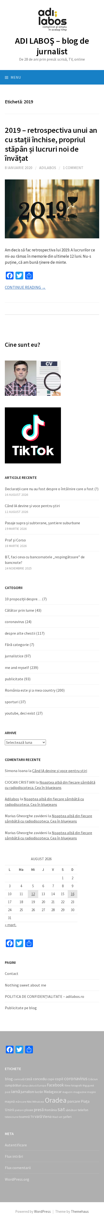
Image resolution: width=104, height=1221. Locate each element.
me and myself (17, 667)
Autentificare (16, 1145)
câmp (25, 1085)
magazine (79, 1092)
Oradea (56, 1100)
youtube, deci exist (20, 713)
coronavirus (14, 621)
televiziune (11, 1117)
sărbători (71, 1110)
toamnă (24, 1117)
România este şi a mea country (30, 690)
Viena (47, 1116)
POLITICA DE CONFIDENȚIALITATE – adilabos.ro (44, 996)
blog (9, 1078)
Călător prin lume (19, 610)
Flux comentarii (18, 1167)
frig (85, 1085)
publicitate (14, 678)
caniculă (19, 1079)
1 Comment (73, 167)
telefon (83, 1110)
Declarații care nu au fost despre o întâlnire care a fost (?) (51, 488)
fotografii (76, 1085)
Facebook (55, 1085)
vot (60, 1117)
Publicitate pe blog (21, 1007)
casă (28, 1079)
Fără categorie (17, 644)
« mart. (10, 924)
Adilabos (47, 167)
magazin (67, 1092)
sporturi (11, 701)
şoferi (67, 1117)
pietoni (19, 1110)
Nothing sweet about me (25, 985)
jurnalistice (14, 655)
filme (67, 1085)
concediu (40, 1079)
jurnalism (27, 1091)
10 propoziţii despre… (23, 598)
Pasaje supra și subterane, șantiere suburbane (42, 522)
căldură (33, 1085)
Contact (11, 973)
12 (33, 894)
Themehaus (80, 1211)
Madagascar (53, 1091)
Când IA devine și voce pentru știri (32, 505)
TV (32, 1117)
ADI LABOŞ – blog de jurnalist (52, 46)
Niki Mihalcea (35, 1101)
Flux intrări (14, 1156)
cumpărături (13, 1085)
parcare (73, 1101)
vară (38, 1116)
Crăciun (93, 1079)
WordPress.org (17, 1179)
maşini (91, 1092)
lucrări (39, 1092)
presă (39, 1109)
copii (50, 1079)
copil (59, 1078)
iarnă (15, 1091)
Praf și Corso (15, 540)
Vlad (55, 1117)
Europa (41, 1085)
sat (61, 1109)
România (51, 1110)
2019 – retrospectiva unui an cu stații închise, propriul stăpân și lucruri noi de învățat (51, 144)
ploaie (28, 1110)
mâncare (20, 1101)
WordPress (42, 1211)
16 (72, 894)
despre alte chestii (20, 633)
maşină (10, 1102)
